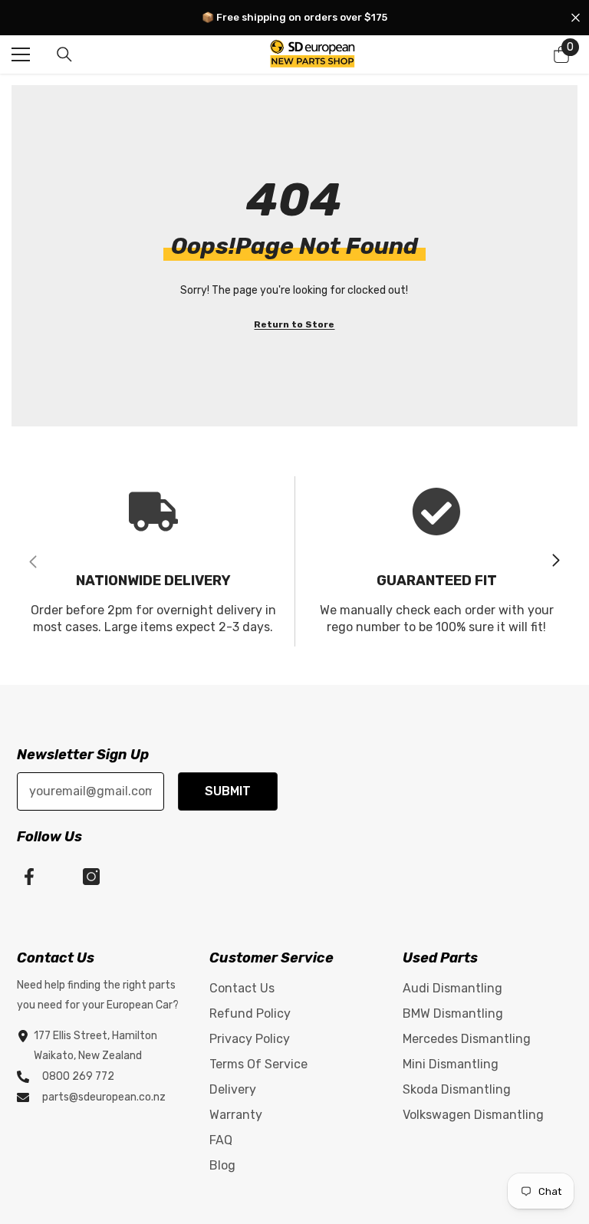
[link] (153, 561)
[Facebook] (29, 876)
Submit (228, 791)
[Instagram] (91, 876)
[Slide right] (555, 561)
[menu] (21, 54)
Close (575, 18)
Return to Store (294, 324)
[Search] (64, 54)
